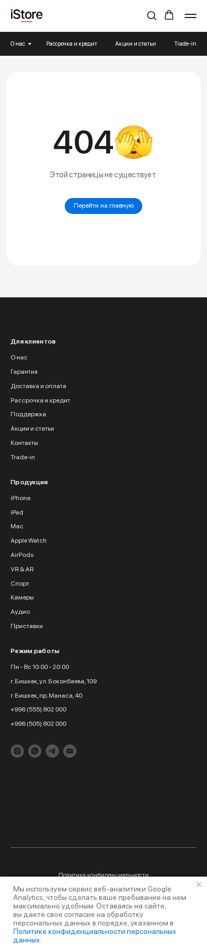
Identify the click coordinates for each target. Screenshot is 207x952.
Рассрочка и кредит (71, 43)
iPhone (20, 498)
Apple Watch (29, 540)
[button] (151, 15)
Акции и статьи (135, 43)
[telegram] (52, 751)
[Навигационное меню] (190, 16)
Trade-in (185, 43)
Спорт (20, 583)
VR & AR (22, 569)
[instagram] (17, 751)
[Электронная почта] (69, 751)
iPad (17, 512)
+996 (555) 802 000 (38, 709)
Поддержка (28, 414)
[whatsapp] (34, 751)
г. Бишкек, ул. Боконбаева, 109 (54, 681)
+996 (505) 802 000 (38, 723)
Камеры (22, 597)
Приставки (27, 626)
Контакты (24, 443)
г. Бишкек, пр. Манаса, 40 (46, 695)
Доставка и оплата (38, 386)
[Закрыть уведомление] (199, 884)
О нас (18, 43)
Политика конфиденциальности (103, 875)
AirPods (22, 555)
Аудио (20, 611)
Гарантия (24, 371)
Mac (17, 526)
